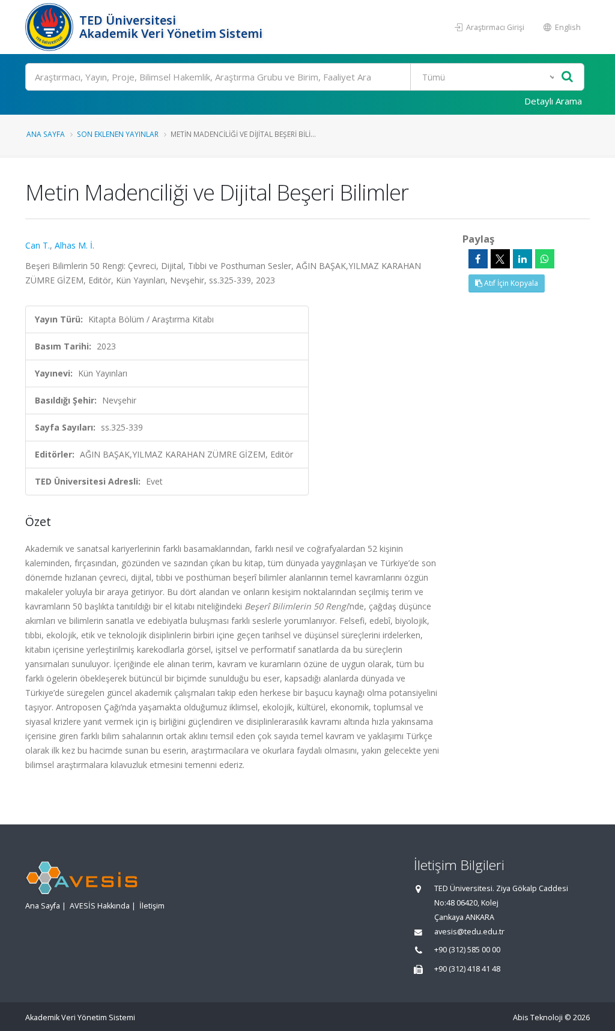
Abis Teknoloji (538, 1017)
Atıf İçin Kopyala (510, 283)
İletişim (152, 906)
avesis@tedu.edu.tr (469, 932)
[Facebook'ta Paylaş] (478, 258)
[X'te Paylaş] (500, 258)
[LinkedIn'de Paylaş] (522, 258)
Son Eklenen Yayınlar (118, 134)
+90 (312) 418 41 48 (467, 969)
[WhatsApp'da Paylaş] (544, 258)
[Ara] (567, 77)
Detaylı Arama (553, 101)
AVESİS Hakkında (100, 906)
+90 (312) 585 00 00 (467, 950)
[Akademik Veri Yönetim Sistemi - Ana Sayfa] (50, 27)
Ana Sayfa (45, 134)
